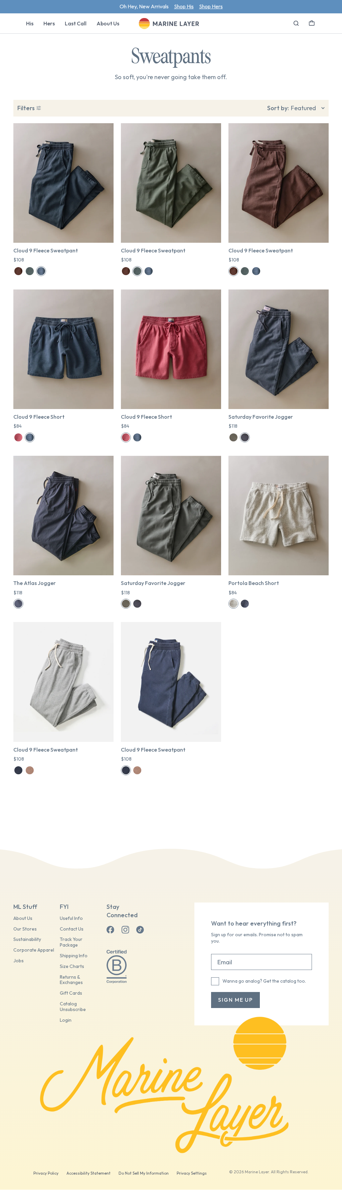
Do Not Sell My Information (144, 1173)
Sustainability (27, 939)
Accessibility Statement (88, 1173)
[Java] (18, 271)
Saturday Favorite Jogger (260, 416)
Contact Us (71, 929)
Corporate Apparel (33, 950)
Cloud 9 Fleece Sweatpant (45, 250)
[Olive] (233, 437)
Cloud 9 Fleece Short (38, 416)
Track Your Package (71, 942)
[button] (312, 22)
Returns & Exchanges (71, 980)
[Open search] (296, 23)
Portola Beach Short (253, 583)
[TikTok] (140, 930)
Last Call (76, 23)
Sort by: (278, 108)
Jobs (18, 961)
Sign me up (235, 999)
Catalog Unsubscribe (73, 1006)
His (29, 23)
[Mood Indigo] (41, 271)
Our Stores (25, 929)
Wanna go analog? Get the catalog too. (264, 981)
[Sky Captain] (18, 604)
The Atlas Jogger (34, 583)
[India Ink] (245, 437)
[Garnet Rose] (18, 437)
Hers (49, 23)
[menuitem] (29, 23)
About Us (108, 23)
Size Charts (72, 966)
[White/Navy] (233, 604)
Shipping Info (74, 956)
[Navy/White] (245, 604)
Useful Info (71, 918)
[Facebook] (111, 930)
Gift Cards (71, 993)
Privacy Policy (45, 1173)
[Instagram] (125, 930)
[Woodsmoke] (30, 770)
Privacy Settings (192, 1173)
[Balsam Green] (30, 271)
